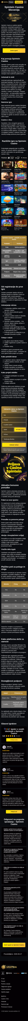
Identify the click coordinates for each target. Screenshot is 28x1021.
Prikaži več (14, 811)
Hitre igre (18, 158)
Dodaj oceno (14, 739)
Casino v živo (12, 158)
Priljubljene (4, 157)
